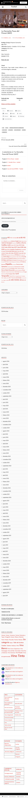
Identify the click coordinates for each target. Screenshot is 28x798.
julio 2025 (5, 399)
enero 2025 (6, 418)
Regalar (23, 2)
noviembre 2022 (7, 491)
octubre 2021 (6, 532)
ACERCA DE (19, 769)
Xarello (7, 280)
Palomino (3, 271)
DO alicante (8, 255)
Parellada (7, 271)
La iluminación (18, 751)
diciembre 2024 (7, 421)
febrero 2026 (6, 380)
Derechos (18, 776)
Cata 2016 (7, 247)
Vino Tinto (18, 656)
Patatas (7, 639)
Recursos (17, 754)
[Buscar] (24, 7)
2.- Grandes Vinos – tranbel (13, 162)
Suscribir (5, 225)
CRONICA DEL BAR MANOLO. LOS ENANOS (12, 615)
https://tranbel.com (20, 37)
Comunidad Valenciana (11, 251)
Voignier (4, 280)
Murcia (23, 270)
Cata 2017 (14, 247)
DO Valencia (23, 261)
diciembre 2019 (6, 579)
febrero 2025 (6, 415)
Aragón (17, 241)
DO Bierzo (17, 255)
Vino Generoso (11, 652)
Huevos (12, 637)
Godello (22, 266)
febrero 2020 (6, 573)
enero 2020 (6, 576)
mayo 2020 (6, 567)
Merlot (6, 270)
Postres (16, 639)
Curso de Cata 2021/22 (12, 253)
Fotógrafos (17, 756)
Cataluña (12, 249)
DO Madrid (9, 258)
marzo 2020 (6, 570)
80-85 (18, 238)
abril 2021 (5, 551)
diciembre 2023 (7, 456)
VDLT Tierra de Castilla (13, 277)
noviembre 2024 (7, 424)
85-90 (23, 238)
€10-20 (19, 280)
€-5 (10, 280)
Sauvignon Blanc (11, 273)
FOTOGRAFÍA (18, 741)
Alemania (9, 241)
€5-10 (7, 127)
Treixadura (23, 276)
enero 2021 (5, 557)
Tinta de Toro (12, 276)
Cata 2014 (18, 245)
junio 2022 (5, 507)
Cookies (18, 779)
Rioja (7, 273)
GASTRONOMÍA (18, 694)
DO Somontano (20, 260)
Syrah (17, 273)
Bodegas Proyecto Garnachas (17, 127)
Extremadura (14, 264)
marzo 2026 (6, 377)
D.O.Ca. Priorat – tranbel (13, 159)
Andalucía (13, 241)
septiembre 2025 (7, 396)
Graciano (3, 268)
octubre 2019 (6, 586)
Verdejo (19, 277)
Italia (10, 268)
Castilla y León (6, 245)
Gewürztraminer (17, 266)
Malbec (16, 268)
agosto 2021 (6, 538)
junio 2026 (5, 367)
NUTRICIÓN (7, 741)
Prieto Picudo (3, 273)
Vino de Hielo (11, 650)
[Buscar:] (14, 203)
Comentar (21, 190)
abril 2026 (5, 374)
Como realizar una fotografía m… (16, 671)
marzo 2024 (6, 446)
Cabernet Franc (24, 241)
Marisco (17, 637)
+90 (3, 127)
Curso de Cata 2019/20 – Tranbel (15, 169)
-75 (13, 237)
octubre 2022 (6, 494)
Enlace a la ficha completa (8, 104)
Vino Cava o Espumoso (14, 648)
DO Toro (6, 261)
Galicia (21, 264)
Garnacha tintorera (10, 266)
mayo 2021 (5, 548)
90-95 (2, 241)
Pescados (11, 639)
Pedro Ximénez (12, 271)
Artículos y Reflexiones (9, 776)
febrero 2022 (6, 519)
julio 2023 (5, 469)
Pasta (3, 639)
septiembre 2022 (7, 497)
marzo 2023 (6, 478)
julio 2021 (5, 541)
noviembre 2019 (7, 583)
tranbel (8, 165)
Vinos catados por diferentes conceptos (8, 699)
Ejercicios (3, 264)
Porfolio (17, 744)
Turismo (9, 645)
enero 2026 (6, 383)
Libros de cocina (18, 703)
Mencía (3, 270)
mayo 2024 (6, 440)
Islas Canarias (7, 268)
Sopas (11, 642)
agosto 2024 (6, 431)
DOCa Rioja (6, 256)
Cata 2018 (20, 247)
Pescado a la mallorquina (7, 608)
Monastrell (11, 270)
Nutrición (21, 637)
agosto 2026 (6, 361)
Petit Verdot (17, 271)
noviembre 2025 (7, 389)
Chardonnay (18, 249)
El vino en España (8, 720)
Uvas (6, 722)
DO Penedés (19, 258)
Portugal (25, 271)
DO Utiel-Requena (11, 261)
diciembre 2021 (6, 526)
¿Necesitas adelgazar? (9, 751)
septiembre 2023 (7, 465)
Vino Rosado (19, 652)
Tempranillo (5, 276)
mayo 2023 (6, 472)
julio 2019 (5, 595)
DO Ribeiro (23, 258)
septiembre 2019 (7, 589)
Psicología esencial (9, 773)
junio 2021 (5, 545)
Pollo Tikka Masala (6, 623)
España (9, 264)
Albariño (5, 241)
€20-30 (24, 280)
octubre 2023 (6, 462)
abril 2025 (5, 408)
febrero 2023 (6, 481)
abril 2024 (5, 443)
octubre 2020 (6, 564)
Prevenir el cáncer (8, 748)
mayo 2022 (6, 510)
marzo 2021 (6, 554)
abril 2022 (5, 513)
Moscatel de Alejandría (18, 270)
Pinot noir (21, 271)
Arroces (3, 635)
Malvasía (19, 268)
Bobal (20, 241)
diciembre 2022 (7, 488)
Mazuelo (22, 268)
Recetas (20, 639)
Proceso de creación (9, 717)
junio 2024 (5, 437)
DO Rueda (14, 260)
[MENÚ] (2, 7)
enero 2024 (6, 453)
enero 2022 (6, 522)
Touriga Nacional (18, 276)
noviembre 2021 (7, 529)
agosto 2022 (6, 500)
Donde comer (18, 715)
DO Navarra (14, 258)
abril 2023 (5, 475)
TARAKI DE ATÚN (5, 612)
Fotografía (7, 637)
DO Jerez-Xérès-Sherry (17, 256)
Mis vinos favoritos (9, 707)
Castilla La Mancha (21, 243)
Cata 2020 (7, 249)
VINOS (6, 694)
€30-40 (2, 282)
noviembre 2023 (7, 459)
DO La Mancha (4, 258)
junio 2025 (5, 402)
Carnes (7, 635)
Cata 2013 (13, 245)
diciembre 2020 (7, 560)
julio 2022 (5, 503)
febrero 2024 (6, 450)
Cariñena (14, 243)
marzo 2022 (6, 516)
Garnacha (4, 132)
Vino (17, 645)
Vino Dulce (18, 651)
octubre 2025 (6, 393)
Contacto (18, 782)
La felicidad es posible (9, 779)
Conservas (12, 635)
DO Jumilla (23, 256)
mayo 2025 (6, 405)
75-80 (15, 237)
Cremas (17, 635)
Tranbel (14, 7)
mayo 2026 (6, 370)
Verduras (13, 645)
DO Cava (11, 256)
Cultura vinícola (8, 725)
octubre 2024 (6, 427)
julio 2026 (5, 364)
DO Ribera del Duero (6, 260)
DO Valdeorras (17, 261)
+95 (11, 237)
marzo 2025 (6, 412)
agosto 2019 (6, 592)
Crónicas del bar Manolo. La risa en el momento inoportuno (10, 619)
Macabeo (13, 268)
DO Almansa (12, 255)
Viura (2, 280)
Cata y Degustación (9, 715)
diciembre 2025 (7, 386)
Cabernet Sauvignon (6, 243)
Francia (18, 264)
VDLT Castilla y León (5, 277)
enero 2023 (6, 484)
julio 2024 (5, 434)
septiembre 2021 (7, 535)
